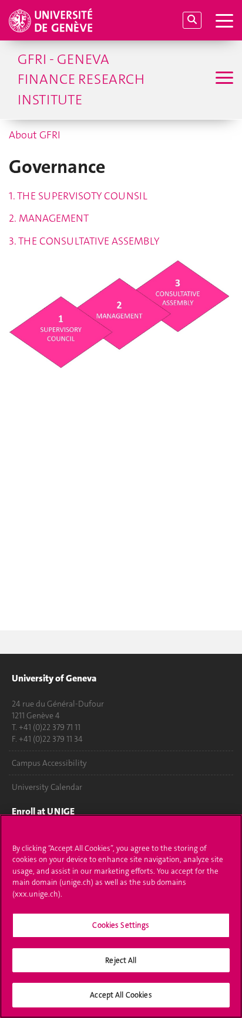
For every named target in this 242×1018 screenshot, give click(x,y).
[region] (121, 916)
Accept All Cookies (121, 995)
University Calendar (47, 787)
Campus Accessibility (49, 763)
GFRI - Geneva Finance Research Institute (81, 79)
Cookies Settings (120, 925)
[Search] (192, 20)
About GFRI (34, 135)
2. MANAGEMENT (49, 218)
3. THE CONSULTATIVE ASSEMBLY (84, 241)
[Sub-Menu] (223, 79)
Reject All (120, 960)
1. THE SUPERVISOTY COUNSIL (78, 196)
